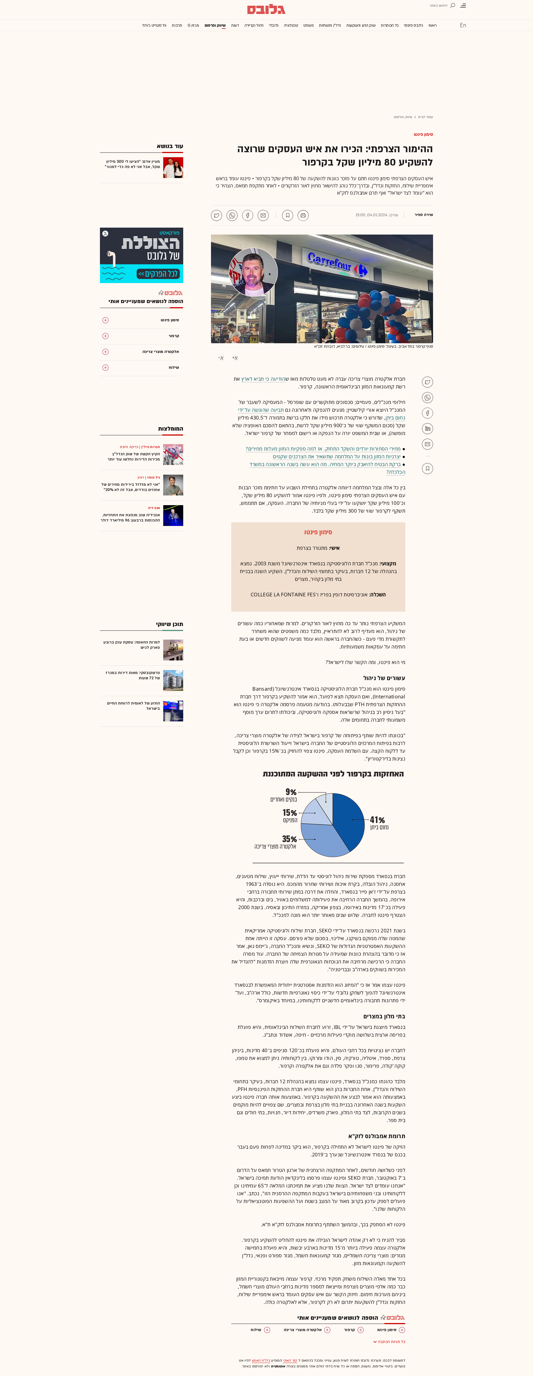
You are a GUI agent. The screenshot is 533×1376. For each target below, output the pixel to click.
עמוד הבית (425, 117)
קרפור (349, 1329)
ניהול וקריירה (254, 25)
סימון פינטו (423, 134)
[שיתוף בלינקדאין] (427, 428)
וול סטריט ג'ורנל (154, 25)
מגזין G (193, 25)
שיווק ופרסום (215, 25)
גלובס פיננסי (413, 25)
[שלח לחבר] (427, 444)
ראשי (433, 25)
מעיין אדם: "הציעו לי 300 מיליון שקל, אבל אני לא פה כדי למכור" (132, 164)
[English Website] (463, 25)
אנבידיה (154, 508)
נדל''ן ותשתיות (330, 25)
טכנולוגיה (291, 25)
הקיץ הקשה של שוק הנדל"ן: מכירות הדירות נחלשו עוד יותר (133, 456)
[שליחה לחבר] (263, 215)
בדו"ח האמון (261, 1360)
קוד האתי (290, 1360)
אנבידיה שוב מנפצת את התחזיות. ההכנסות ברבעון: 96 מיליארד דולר (130, 517)
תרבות (177, 25)
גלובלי (273, 25)
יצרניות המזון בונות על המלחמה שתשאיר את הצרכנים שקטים (337, 456)
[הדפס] (303, 215)
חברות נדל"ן (150, 447)
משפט (308, 25)
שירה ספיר (423, 215)
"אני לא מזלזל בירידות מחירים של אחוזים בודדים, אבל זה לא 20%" (130, 487)
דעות (235, 25)
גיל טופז (153, 477)
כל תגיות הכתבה (391, 1341)
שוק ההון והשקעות (360, 25)
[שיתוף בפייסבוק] (247, 215)
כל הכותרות (389, 25)
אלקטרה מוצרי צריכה (303, 1329)
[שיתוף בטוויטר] (216, 215)
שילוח (256, 1329)
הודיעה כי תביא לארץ (263, 378)
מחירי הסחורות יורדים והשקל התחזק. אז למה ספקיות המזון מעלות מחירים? (323, 448)
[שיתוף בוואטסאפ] (232, 215)
